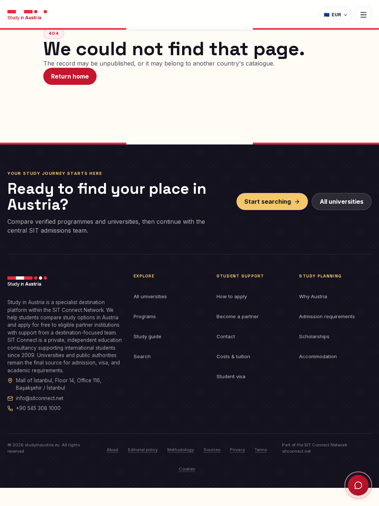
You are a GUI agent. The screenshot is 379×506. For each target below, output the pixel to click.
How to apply (232, 296)
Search (142, 356)
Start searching (267, 201)
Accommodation (318, 356)
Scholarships (314, 336)
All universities (341, 201)
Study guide (147, 336)
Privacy (237, 449)
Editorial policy (143, 449)
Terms (261, 449)
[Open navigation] (363, 15)
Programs (145, 316)
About (112, 449)
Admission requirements (327, 316)
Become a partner (238, 316)
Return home (70, 76)
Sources (212, 449)
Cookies (187, 469)
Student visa (231, 376)
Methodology (180, 449)
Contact (226, 336)
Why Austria (313, 296)
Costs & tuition (233, 356)
